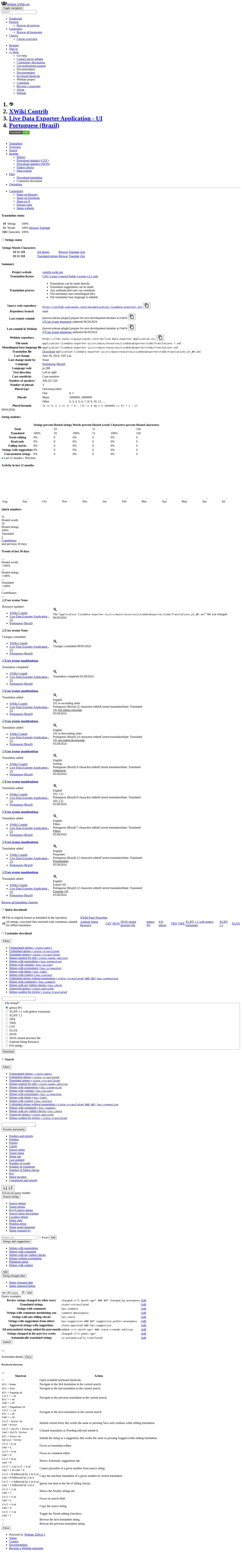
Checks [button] (13, 35)
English (57, 699)
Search (13, 150)
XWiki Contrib (28, 111)
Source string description (24, 1213)
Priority (13, 1142)
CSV (108, 923)
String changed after (21, 1282)
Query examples (11, 1296)
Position (14, 1139)
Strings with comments (22, 1251)
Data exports (24, 170)
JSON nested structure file (128, 923)
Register (14, 45)
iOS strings (162, 923)
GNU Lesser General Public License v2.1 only (70, 276)
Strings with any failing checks (27, 1255)
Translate (44, 227)
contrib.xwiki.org (52, 272)
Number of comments (22, 1166)
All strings (43, 252)
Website (21, 93)
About (20, 89)
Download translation (29, 177)
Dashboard (15, 18)
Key (11, 1173)
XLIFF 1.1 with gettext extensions (29, 1011)
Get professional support (31, 65)
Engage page (24, 204)
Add (53, 1237)
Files (12, 174)
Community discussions (31, 62)
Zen (82, 252)
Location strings (18, 1217)
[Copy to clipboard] (146, 306)
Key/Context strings (21, 1210)
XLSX (236, 923)
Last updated (16, 1159)
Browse (34, 227)
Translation (15, 143)
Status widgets (25, 208)
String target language (22, 1227)
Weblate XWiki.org (18, 4)
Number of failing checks (24, 1170)
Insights (13, 153)
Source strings (17, 1203)
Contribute (23, 82)
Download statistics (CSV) (33, 160)
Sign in (13, 48)
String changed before (22, 1286)
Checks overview (27, 39)
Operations (15, 184)
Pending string (17, 1223)
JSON (116, 923)
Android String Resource (89, 923)
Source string (17, 1149)
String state (15, 1220)
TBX (174, 923)
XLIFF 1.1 (15, 1015)
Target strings (17, 1206)
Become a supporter (28, 86)
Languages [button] (15, 28)
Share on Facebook (28, 198)
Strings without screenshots (25, 1258)
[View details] (55, 610)
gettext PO (15, 1007)
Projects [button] (14, 22)
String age (15, 1156)
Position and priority (21, 1136)
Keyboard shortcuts (28, 76)
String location (17, 1176)
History (21, 157)
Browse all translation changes (20, 902)
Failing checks (25, 167)
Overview (15, 147)
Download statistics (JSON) (33, 164)
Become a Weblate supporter (26, 1548)
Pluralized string (18, 1261)
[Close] (3, 1350)
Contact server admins (30, 59)
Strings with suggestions (23, 1248)
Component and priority (23, 1180)
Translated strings (47, 256)
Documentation (26, 72)
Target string (16, 1153)
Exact (45, 1237)
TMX (181, 923)
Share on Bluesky (27, 194)
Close (28, 1357)
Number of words (19, 1163)
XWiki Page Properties (93, 917)
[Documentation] (3, 239)
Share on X (23, 201)
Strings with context (21, 1265)
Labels (13, 1146)
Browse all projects (28, 25)
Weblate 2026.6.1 (34, 1534)
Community (16, 191)
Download (48, 351)
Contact (13, 1541)
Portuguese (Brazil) (34, 125)
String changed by (20, 1230)
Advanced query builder (16, 1193)
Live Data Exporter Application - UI (55, 118)
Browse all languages (29, 32)
